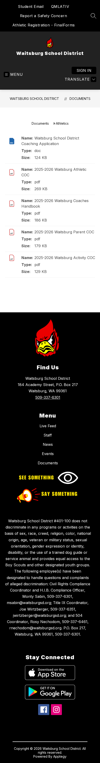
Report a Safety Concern (43, 15)
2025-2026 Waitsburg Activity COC (64, 257)
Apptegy (60, 756)
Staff (47, 435)
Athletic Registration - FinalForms (43, 25)
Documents (80, 99)
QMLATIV (60, 6)
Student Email (31, 6)
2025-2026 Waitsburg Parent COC (64, 232)
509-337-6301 (47, 397)
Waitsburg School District (34, 99)
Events (48, 453)
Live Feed (48, 426)
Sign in (84, 70)
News (48, 444)
